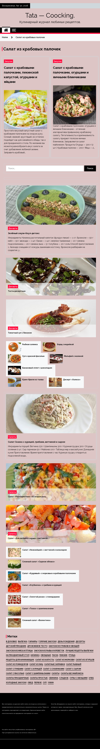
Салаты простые (39, 678)
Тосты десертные (17, 291)
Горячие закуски (48, 641)
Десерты (13, 228)
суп (45, 683)
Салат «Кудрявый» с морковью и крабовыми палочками (49, 573)
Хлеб (91, 678)
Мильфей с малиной (73, 356)
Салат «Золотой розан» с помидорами (41, 597)
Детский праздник (16, 646)
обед (30, 683)
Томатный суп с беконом (20, 333)
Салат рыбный (73, 664)
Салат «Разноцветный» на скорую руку (27, 497)
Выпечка (22, 641)
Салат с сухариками (53, 669)
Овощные (46, 655)
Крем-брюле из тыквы (33, 380)
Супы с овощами (79, 678)
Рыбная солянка (30, 344)
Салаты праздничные (17, 678)
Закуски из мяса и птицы (19, 651)
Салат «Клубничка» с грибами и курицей (42, 585)
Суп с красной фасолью (33, 356)
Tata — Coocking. (50, 15)
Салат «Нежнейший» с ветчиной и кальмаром (44, 550)
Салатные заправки (54, 664)
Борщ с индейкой (65, 344)
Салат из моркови (64, 660)
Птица (72, 655)
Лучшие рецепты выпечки (79, 651)
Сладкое (63, 678)
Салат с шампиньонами (37, 673)
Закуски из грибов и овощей (64, 646)
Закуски (8, 61)
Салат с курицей (33, 669)
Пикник (63, 655)
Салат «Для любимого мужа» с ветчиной (28, 538)
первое (38, 683)
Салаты (12, 437)
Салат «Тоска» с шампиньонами (38, 608)
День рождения (66, 641)
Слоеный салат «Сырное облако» (38, 562)
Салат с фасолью (15, 673)
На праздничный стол (17, 655)
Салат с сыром (73, 669)
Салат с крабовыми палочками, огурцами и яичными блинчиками (71, 72)
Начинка (35, 655)
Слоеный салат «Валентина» (36, 620)
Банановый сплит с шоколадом (37, 368)
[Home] (6, 30)
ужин (51, 683)
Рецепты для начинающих (20, 660)
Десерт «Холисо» (72, 380)
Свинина (53, 678)
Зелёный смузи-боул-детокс (24, 233)
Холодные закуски (16, 683)
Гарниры (32, 641)
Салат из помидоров (17, 664)
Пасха (55, 655)
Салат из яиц (36, 664)
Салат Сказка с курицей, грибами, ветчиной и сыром (36, 442)
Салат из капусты (44, 660)
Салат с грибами (14, 669)
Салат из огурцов (85, 660)
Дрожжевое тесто (37, 646)
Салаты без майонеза (72, 673)
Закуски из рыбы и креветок (49, 651)
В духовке (11, 641)
